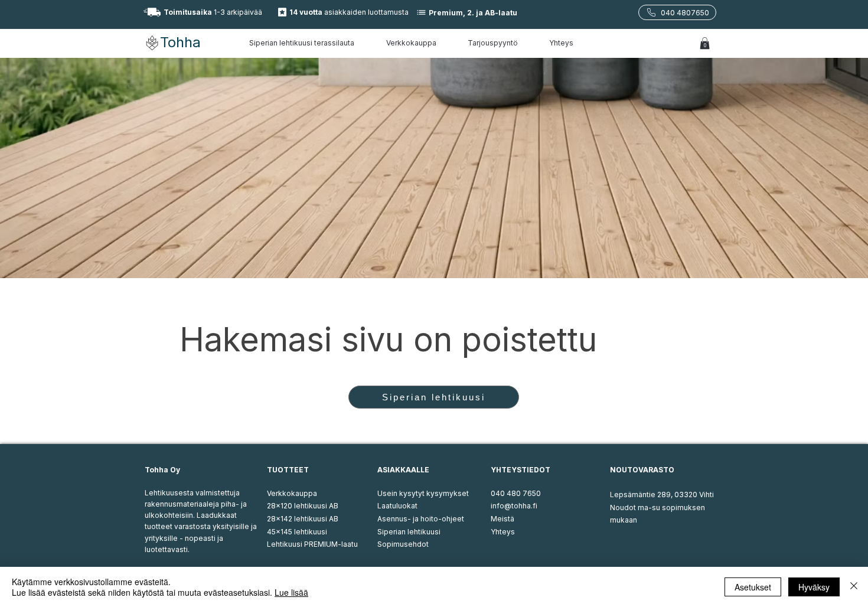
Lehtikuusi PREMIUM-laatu (312, 544)
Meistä (502, 518)
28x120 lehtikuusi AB (302, 505)
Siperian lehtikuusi (408, 531)
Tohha (180, 42)
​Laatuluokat (397, 505)
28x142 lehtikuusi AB (302, 518)
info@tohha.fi (514, 505)
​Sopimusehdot (403, 544)
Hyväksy (814, 587)
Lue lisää (291, 592)
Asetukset (753, 587)
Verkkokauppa (292, 493)
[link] (705, 43)
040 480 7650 (516, 493)
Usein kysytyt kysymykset (423, 493)
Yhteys (503, 531)
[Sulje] (854, 587)
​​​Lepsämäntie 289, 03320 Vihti (662, 494)
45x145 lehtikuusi (297, 531)
